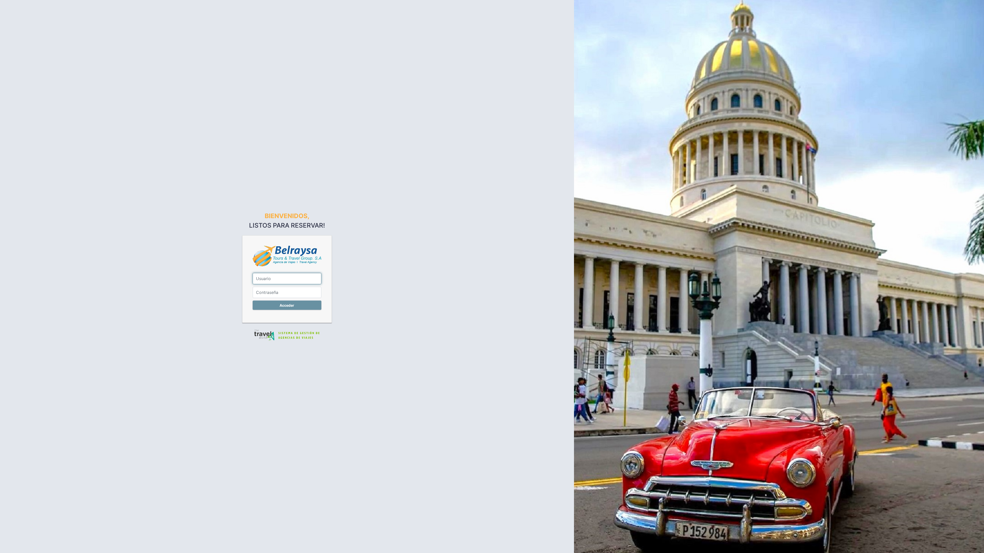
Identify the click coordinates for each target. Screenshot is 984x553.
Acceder (287, 305)
